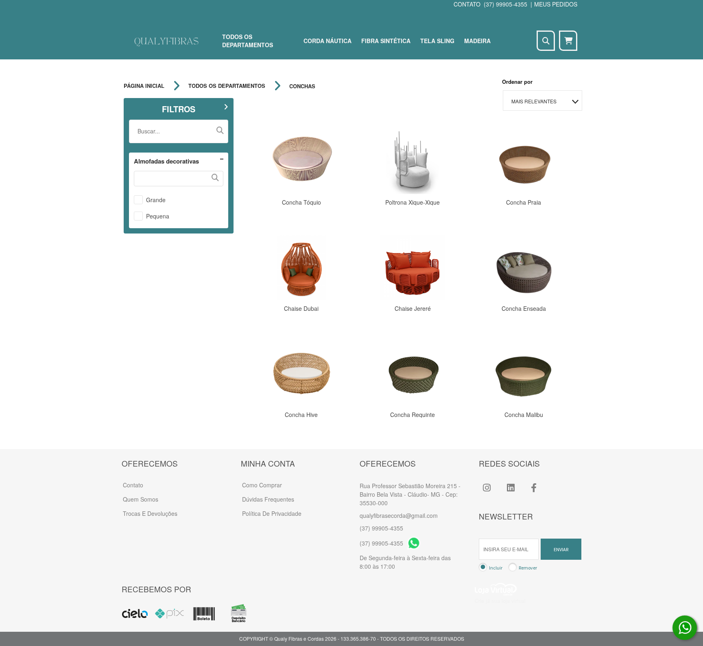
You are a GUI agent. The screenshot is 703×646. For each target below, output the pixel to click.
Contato (133, 485)
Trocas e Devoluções (150, 513)
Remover (528, 568)
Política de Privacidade (271, 513)
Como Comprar (262, 485)
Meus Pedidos (555, 4)
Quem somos (140, 499)
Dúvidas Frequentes (268, 499)
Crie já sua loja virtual (500, 601)
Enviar (561, 549)
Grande (156, 200)
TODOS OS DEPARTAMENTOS (226, 86)
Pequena (157, 216)
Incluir (495, 568)
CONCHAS (302, 86)
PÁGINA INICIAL (144, 86)
